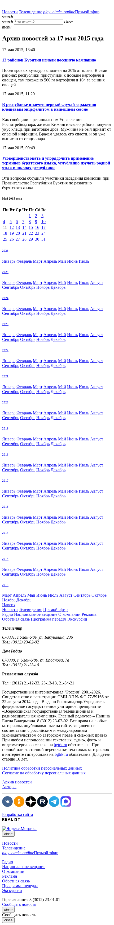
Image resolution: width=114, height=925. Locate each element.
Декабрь (58, 287)
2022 (5, 350)
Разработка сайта (17, 814)
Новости (10, 12)
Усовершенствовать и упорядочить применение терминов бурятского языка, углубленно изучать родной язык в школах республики (56, 163)
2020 (5, 402)
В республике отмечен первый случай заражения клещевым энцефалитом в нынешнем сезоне (49, 107)
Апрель (50, 261)
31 (43, 239)
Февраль (24, 261)
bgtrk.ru (60, 744)
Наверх (8, 604)
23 (37, 233)
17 (43, 227)
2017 (5, 480)
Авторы (9, 786)
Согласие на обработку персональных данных (44, 773)
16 (37, 227)
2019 (5, 428)
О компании (69, 614)
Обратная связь (16, 619)
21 (24, 233)
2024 (5, 298)
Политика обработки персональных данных (42, 768)
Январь (8, 261)
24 (43, 233)
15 (31, 227)
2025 (5, 272)
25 (5, 239)
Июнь (72, 261)
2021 (5, 376)
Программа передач (48, 619)
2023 (5, 324)
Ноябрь (43, 287)
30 (37, 239)
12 (12, 227)
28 (24, 239)
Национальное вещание (35, 614)
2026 (5, 250)
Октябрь (27, 287)
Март (37, 261)
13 (18, 227)
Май (62, 261)
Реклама (89, 614)
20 (18, 233)
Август (96, 282)
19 (12, 233)
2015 (5, 532)
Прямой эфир (71, 12)
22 (31, 233)
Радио (7, 614)
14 (24, 227)
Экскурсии (77, 619)
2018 (5, 454)
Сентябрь (10, 287)
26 (12, 239)
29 (31, 239)
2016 (5, 506)
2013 (5, 585)
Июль (84, 261)
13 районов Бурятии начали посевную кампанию (49, 60)
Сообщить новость (19, 904)
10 (43, 221)
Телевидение (30, 12)
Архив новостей (17, 782)
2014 (5, 558)
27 (18, 239)
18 (5, 233)
